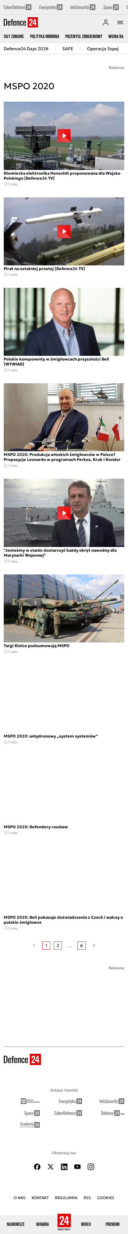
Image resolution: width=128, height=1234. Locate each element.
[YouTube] (77, 1167)
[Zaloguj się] (105, 22)
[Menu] (120, 22)
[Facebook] (37, 1167)
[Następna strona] (94, 945)
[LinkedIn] (64, 1167)
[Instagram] (90, 1167)
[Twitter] (50, 1167)
